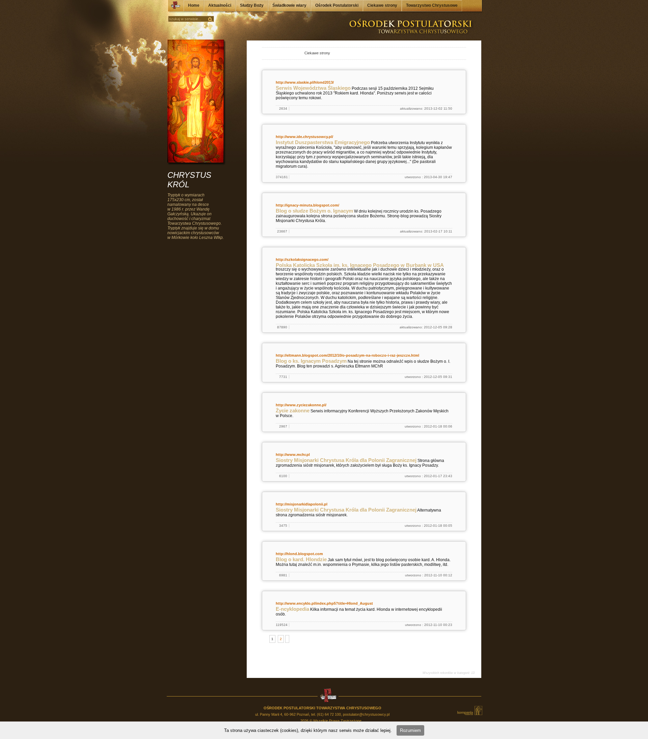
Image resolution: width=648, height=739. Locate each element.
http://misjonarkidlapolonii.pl (301, 504)
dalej (275, 54)
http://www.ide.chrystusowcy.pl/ (304, 137)
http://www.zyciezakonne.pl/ (301, 405)
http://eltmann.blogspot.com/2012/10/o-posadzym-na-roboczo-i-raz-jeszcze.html (347, 355)
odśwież (283, 54)
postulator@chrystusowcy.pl (366, 714)
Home (193, 5)
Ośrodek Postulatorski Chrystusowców (173, 6)
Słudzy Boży (252, 5)
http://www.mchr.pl (293, 455)
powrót (268, 54)
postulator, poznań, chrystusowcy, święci (292, 54)
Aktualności (219, 5)
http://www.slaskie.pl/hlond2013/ (305, 82)
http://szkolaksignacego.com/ (302, 259)
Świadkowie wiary (289, 5)
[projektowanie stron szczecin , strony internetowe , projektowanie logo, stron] (469, 710)
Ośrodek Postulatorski (336, 5)
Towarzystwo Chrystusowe (432, 5)
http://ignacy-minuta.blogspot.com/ (307, 205)
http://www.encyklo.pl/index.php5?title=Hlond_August (324, 603)
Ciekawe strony (382, 5)
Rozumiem (410, 730)
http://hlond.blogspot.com (299, 554)
